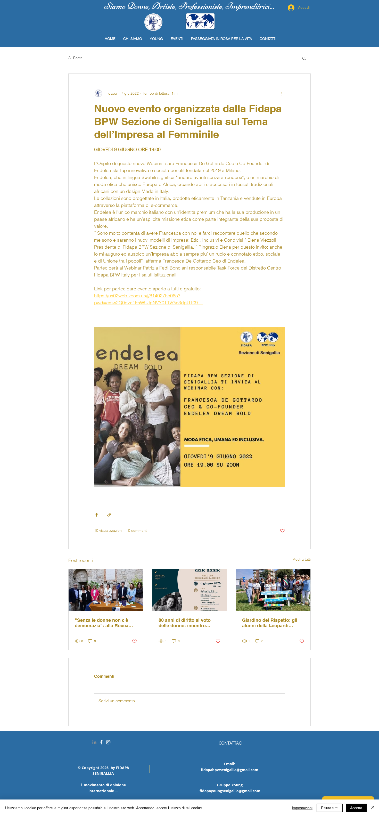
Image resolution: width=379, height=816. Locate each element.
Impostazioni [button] (302, 807)
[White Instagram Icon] (108, 742)
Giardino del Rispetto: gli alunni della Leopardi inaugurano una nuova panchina (269, 622)
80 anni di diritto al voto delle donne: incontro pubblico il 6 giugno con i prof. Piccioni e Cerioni (187, 622)
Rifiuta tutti (329, 807)
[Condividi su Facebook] (96, 514)
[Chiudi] (373, 808)
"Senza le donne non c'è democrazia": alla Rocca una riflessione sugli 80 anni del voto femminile (101, 622)
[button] (304, 58)
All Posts (75, 57)
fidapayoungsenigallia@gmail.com (230, 790)
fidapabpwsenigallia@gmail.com (229, 769)
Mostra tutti (301, 559)
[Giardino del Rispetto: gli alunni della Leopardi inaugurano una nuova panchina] (273, 590)
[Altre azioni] (282, 93)
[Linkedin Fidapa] (94, 742)
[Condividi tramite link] (109, 514)
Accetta (356, 807)
